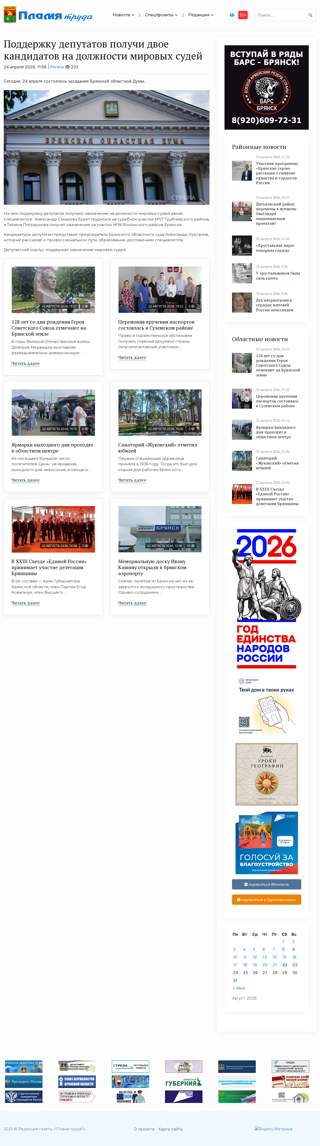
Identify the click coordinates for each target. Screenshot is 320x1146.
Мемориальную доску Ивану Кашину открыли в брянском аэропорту (152, 567)
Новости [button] (121, 15)
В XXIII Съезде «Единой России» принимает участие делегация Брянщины (49, 567)
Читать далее (26, 363)
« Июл (239, 988)
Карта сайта (170, 1128)
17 (235, 964)
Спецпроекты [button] (159, 15)
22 (284, 964)
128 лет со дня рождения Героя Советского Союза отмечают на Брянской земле (49, 327)
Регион (57, 66)
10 (235, 957)
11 (244, 957)
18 (245, 964)
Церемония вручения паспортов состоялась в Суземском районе (156, 324)
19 (255, 964)
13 (264, 957)
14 (274, 957)
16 (294, 957)
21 (274, 964)
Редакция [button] (199, 15)
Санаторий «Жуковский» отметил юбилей (157, 447)
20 (265, 964)
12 (255, 957)
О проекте (144, 1128)
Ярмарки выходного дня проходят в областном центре (52, 447)
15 (284, 957)
